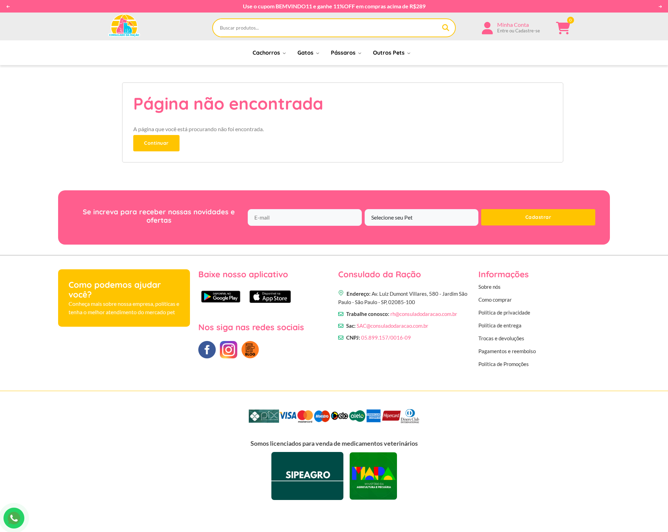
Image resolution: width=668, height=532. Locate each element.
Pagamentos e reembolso (507, 351)
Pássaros (344, 52)
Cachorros (267, 52)
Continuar (156, 143)
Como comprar (495, 299)
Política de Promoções (503, 364)
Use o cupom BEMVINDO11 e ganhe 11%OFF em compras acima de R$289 (334, 6)
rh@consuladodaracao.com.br (423, 314)
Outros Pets (389, 52)
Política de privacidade (504, 312)
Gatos (306, 52)
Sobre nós (489, 287)
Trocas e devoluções (501, 338)
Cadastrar (538, 217)
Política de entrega (500, 325)
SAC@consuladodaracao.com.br (392, 326)
